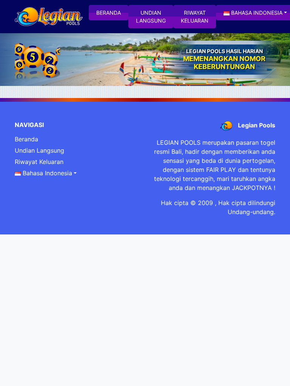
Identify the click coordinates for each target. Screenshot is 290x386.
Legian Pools (256, 125)
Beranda (108, 12)
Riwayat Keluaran (194, 16)
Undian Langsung (151, 16)
